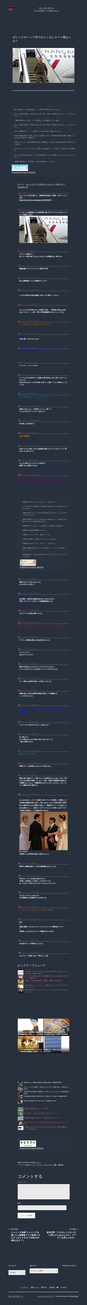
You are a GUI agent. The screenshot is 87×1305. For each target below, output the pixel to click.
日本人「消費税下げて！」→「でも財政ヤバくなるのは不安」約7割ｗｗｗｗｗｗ (37, 131)
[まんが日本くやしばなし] (28, 562)
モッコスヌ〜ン (46, 8)
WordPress (74, 1296)
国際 (55, 1165)
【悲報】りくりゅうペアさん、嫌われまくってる (36, 534)
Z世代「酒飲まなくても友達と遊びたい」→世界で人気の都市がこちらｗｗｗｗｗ (37, 109)
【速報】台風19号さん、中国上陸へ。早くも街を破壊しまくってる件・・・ (36, 161)
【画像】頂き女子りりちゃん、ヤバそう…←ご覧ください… (39, 502)
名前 (19, 1203)
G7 (34, 1165)
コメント (22, 1182)
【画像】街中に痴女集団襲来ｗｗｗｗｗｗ (34, 530)
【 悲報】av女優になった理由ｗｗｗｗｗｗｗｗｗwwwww (38, 539)
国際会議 (60, 1165)
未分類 (27, 1165)
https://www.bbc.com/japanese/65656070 (35, 200)
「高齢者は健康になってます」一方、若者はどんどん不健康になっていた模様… (37, 120)
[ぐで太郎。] (20, 168)
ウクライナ (39, 1165)
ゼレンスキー (48, 1165)
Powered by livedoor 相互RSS (24, 172)
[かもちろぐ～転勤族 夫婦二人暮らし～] (28, 1143)
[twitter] (57, 1287)
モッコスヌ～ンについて (45, 1296)
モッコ (39, 1162)
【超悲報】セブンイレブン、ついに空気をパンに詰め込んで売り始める (42, 525)
